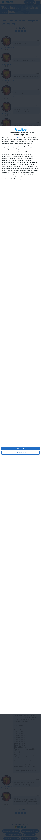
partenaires (17, 137)
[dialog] (20, 420)
